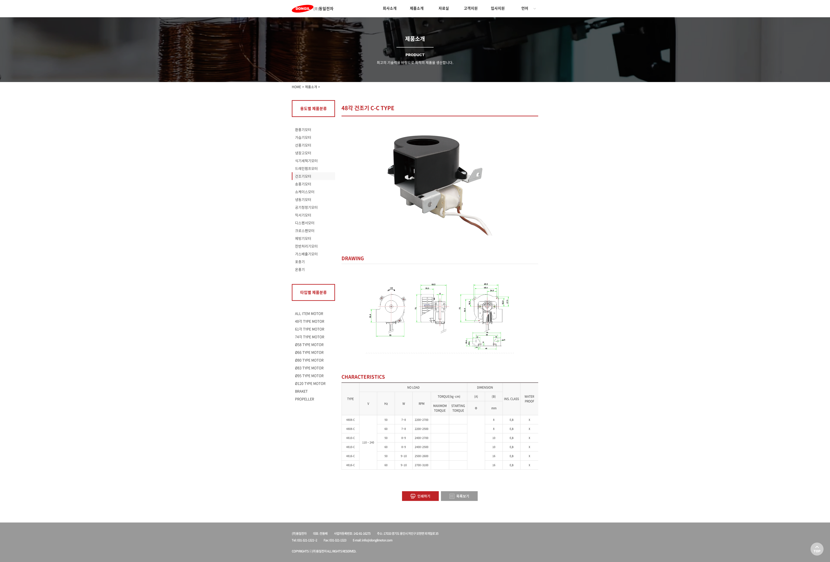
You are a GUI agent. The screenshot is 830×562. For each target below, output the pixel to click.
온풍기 (300, 269)
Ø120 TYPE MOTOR (310, 383)
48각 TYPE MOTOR (309, 321)
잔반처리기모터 (306, 246)
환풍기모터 (303, 129)
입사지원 (498, 8)
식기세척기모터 (306, 160)
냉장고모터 (303, 152)
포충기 (300, 261)
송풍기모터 (303, 183)
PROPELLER (304, 398)
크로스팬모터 (304, 230)
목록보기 (462, 496)
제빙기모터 (303, 238)
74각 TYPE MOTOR (309, 336)
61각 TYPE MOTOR (309, 329)
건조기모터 (303, 176)
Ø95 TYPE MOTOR (309, 375)
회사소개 (390, 8)
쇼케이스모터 (304, 191)
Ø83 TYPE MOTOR (309, 367)
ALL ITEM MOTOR (309, 313)
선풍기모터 (303, 145)
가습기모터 (303, 137)
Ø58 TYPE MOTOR (309, 344)
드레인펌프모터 (306, 168)
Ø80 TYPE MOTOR (309, 360)
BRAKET (301, 391)
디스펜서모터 (304, 222)
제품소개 (417, 8)
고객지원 (471, 8)
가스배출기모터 (306, 253)
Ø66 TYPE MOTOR (309, 352)
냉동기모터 (303, 199)
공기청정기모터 (306, 207)
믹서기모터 (303, 215)
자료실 (444, 8)
